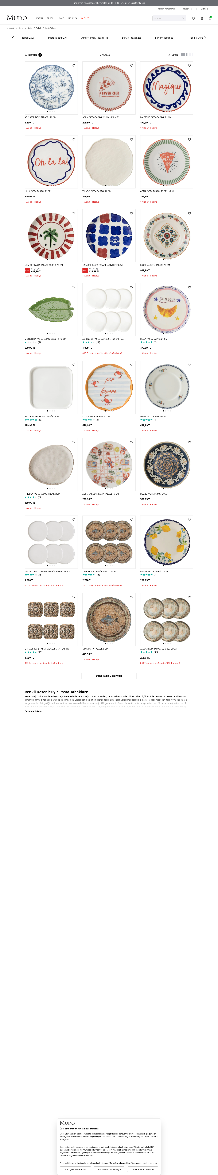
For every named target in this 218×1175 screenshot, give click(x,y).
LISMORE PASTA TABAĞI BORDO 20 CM (44, 265)
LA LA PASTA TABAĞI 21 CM (38, 191)
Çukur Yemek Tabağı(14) (94, 37)
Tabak (38, 28)
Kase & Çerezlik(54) (200, 37)
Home (21, 28)
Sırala (175, 55)
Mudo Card (187, 9)
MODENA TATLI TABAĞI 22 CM (155, 265)
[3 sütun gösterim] (184, 54)
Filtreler (34, 55)
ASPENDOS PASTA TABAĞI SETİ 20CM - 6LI (103, 338)
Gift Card (204, 9)
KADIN (39, 18)
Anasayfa (10, 28)
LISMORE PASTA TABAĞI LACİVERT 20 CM (102, 265)
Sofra (30, 28)
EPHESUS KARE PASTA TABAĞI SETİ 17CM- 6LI (47, 648)
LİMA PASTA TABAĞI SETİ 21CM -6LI (99, 571)
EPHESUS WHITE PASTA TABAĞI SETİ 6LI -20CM (47, 571)
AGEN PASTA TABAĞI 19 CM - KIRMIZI (100, 117)
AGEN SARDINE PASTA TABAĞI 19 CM (100, 493)
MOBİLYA (72, 18)
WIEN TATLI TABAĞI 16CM (153, 416)
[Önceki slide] (13, 38)
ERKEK (50, 18)
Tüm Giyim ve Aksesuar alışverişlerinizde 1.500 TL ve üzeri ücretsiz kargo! (109, 2)
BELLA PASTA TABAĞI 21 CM (153, 338)
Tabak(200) (28, 37)
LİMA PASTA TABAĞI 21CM (95, 648)
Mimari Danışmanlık (166, 9)
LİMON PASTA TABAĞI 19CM (154, 571)
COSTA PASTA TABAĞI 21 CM (96, 416)
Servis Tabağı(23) (131, 37)
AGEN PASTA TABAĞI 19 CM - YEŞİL (157, 191)
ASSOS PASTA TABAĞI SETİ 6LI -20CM (158, 648)
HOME (61, 18)
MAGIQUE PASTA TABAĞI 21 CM (155, 117)
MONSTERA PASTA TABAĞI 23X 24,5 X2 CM (45, 338)
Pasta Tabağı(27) (57, 37)
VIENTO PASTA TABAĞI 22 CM (96, 191)
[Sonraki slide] (205, 38)
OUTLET (85, 18)
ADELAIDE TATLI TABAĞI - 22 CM (40, 117)
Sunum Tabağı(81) (165, 37)
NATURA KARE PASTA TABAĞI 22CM (42, 416)
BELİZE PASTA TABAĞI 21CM (154, 493)
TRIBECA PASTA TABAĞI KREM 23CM (42, 493)
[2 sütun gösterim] (191, 54)
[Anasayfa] (17, 17)
